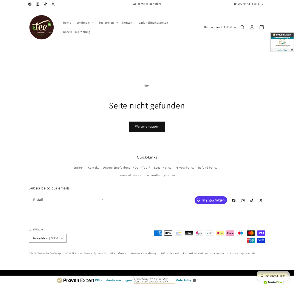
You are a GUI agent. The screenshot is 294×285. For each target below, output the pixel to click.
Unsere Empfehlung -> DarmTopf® (126, 167)
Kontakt (93, 167)
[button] (85, 22)
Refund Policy (207, 167)
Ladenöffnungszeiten (160, 175)
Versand (174, 253)
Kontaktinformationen (196, 253)
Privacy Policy (184, 167)
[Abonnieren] (101, 200)
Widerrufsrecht (118, 253)
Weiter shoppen (147, 126)
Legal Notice (162, 167)
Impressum (219, 253)
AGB (163, 253)
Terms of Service (130, 175)
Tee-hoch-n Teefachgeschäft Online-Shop (60, 253)
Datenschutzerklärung (144, 253)
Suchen (78, 167)
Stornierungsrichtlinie (242, 253)
